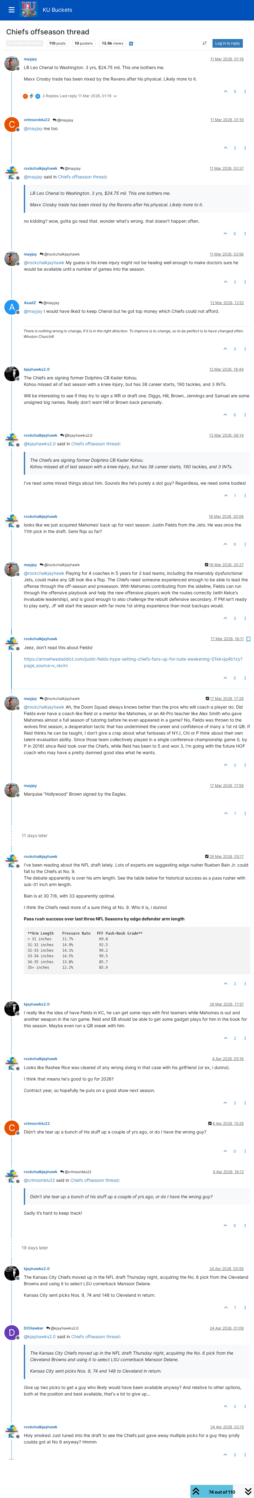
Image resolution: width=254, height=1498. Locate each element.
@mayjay (64, 120)
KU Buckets (57, 10)
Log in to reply (227, 43)
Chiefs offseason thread (82, 176)
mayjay (30, 59)
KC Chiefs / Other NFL (25, 43)
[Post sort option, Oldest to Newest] (205, 43)
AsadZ (30, 302)
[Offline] (14, 63)
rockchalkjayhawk (40, 168)
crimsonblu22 (37, 119)
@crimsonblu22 (77, 1171)
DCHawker (33, 1328)
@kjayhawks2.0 (78, 435)
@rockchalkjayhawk (61, 254)
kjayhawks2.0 (37, 369)
